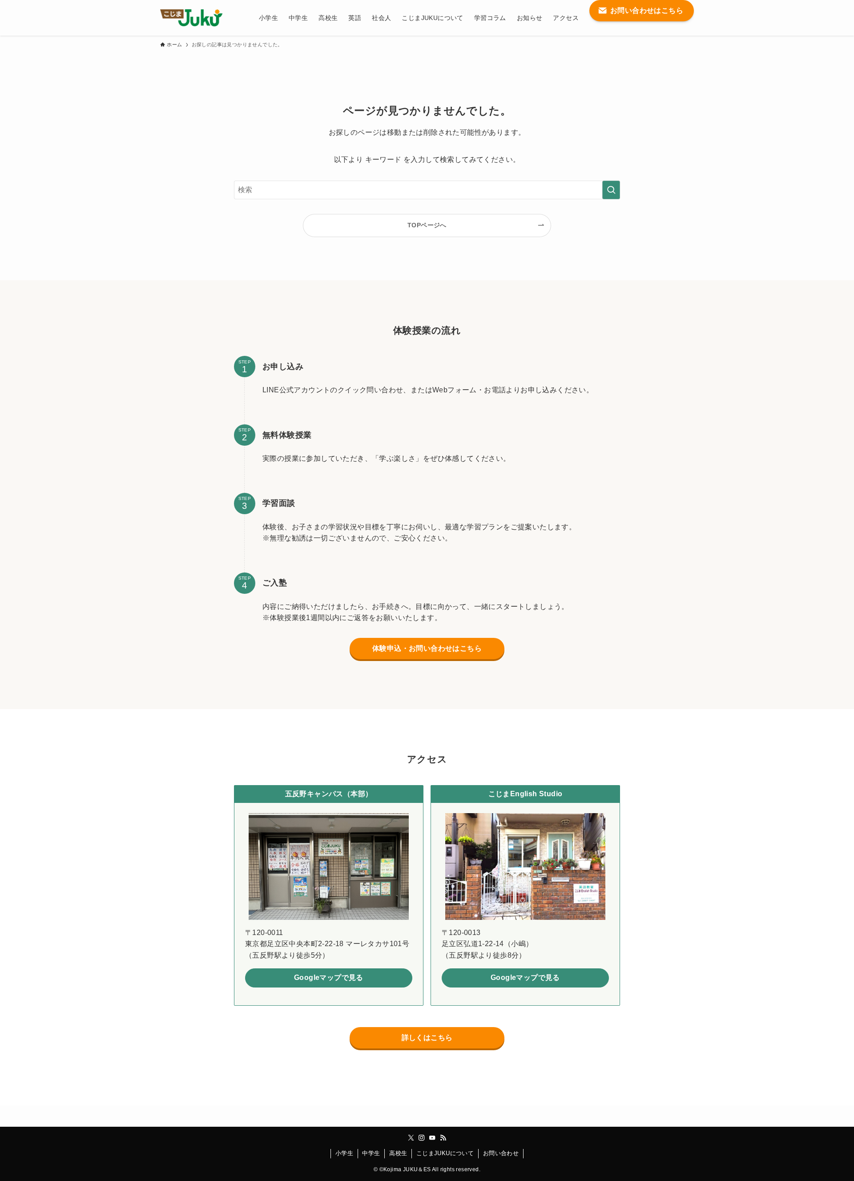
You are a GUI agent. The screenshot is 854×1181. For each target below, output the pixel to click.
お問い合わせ (501, 1153)
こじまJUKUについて (445, 1153)
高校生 (398, 1153)
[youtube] (432, 1138)
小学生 (344, 1153)
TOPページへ (427, 225)
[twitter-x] (411, 1138)
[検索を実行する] (611, 190)
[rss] (443, 1138)
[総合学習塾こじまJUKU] (191, 18)
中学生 (371, 1153)
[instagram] (422, 1138)
